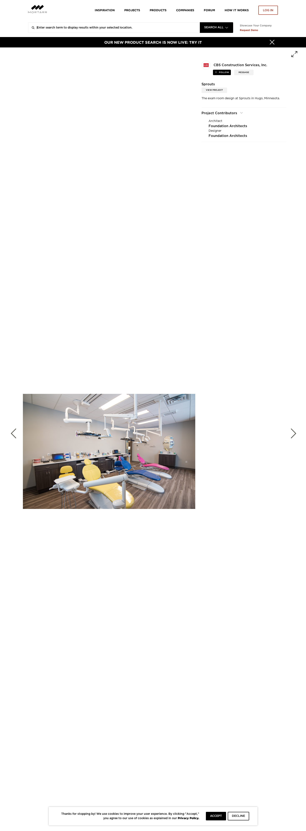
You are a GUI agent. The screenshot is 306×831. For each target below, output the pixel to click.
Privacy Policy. (188, 818)
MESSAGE (244, 72)
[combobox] (216, 27)
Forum (209, 10)
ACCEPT (216, 816)
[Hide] (272, 42)
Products (158, 10)
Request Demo (249, 30)
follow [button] (223, 72)
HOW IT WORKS (237, 10)
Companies (185, 10)
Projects (132, 10)
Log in (268, 10)
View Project (214, 90)
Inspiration (105, 10)
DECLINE (238, 816)
